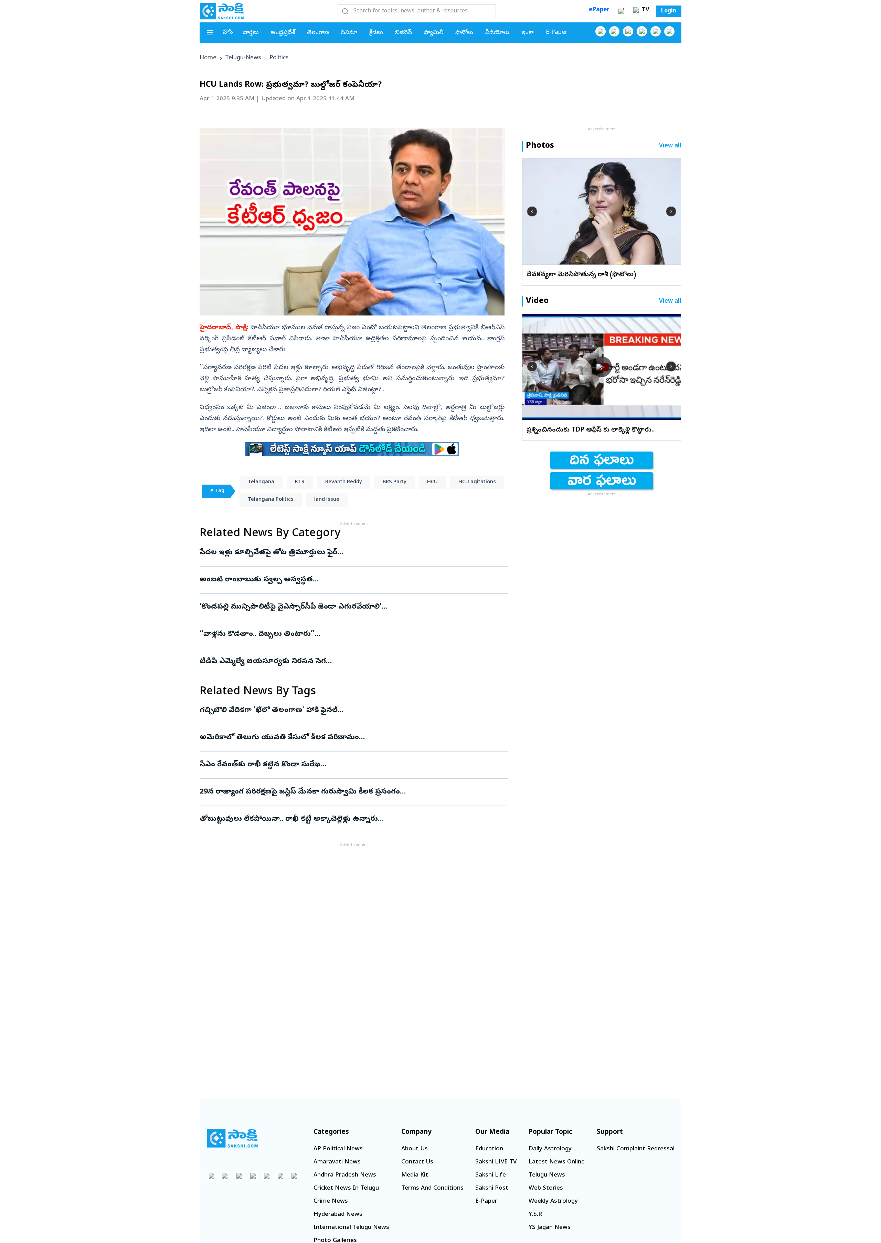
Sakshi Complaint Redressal (636, 1149)
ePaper (599, 10)
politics (278, 58)
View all (670, 146)
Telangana (261, 482)
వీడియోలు (497, 33)
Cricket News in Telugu (346, 1188)
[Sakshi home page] (232, 1138)
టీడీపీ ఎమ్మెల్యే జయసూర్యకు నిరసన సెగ (352, 661)
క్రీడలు (376, 33)
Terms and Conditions (432, 1188)
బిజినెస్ (403, 33)
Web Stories (546, 1188)
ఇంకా (527, 33)
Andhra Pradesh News (345, 1175)
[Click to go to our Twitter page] (628, 31)
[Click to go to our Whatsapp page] (614, 31)
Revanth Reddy (343, 482)
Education (489, 1149)
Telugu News (547, 1175)
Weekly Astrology (553, 1201)
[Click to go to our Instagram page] (642, 31)
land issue (326, 499)
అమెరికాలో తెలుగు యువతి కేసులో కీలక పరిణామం (345, 738)
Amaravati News (337, 1162)
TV (644, 10)
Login (668, 11)
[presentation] (532, 211)
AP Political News (338, 1149)
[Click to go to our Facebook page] (600, 31)
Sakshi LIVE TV (496, 1162)
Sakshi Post (491, 1188)
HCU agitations (477, 482)
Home (208, 58)
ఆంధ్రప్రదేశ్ (283, 33)
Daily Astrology (550, 1149)
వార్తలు (251, 33)
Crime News (331, 1201)
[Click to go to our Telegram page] (280, 1176)
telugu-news (243, 58)
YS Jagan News (550, 1228)
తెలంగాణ (318, 33)
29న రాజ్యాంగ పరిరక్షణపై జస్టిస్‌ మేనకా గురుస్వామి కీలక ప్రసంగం (348, 792)
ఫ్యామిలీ (433, 33)
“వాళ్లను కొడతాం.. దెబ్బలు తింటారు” (351, 634)
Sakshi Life (490, 1175)
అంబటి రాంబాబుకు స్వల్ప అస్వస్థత (346, 580)
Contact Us (417, 1162)
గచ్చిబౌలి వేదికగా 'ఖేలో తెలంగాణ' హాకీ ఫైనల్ (333, 710)
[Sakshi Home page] (222, 11)
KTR (300, 482)
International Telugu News (351, 1228)
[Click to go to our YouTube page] (655, 31)
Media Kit (414, 1175)
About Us (414, 1149)
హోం (228, 33)
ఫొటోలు (464, 33)
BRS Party (394, 482)
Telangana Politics (271, 499)
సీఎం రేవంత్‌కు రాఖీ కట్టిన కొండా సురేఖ (348, 765)
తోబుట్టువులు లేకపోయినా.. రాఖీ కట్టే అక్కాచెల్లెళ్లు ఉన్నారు (348, 819)
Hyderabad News (338, 1215)
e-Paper (556, 33)
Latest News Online (557, 1162)
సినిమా (349, 33)
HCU (432, 482)
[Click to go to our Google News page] (669, 31)
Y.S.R (535, 1215)
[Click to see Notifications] (621, 11)
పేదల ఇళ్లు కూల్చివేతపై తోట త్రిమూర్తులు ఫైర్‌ (353, 553)
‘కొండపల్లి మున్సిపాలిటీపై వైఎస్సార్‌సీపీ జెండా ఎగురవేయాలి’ (346, 607)
